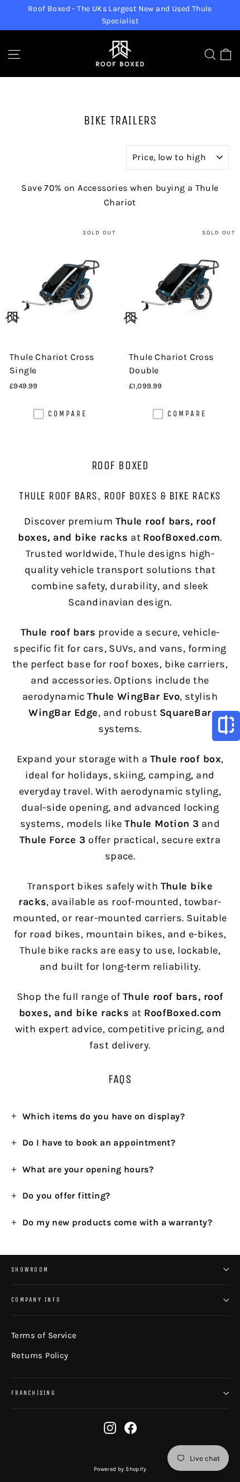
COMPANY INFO (36, 1299)
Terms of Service (43, 1335)
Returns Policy (40, 1355)
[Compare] (226, 726)
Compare (67, 413)
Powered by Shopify (120, 1469)
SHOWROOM (30, 1269)
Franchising (33, 1393)
